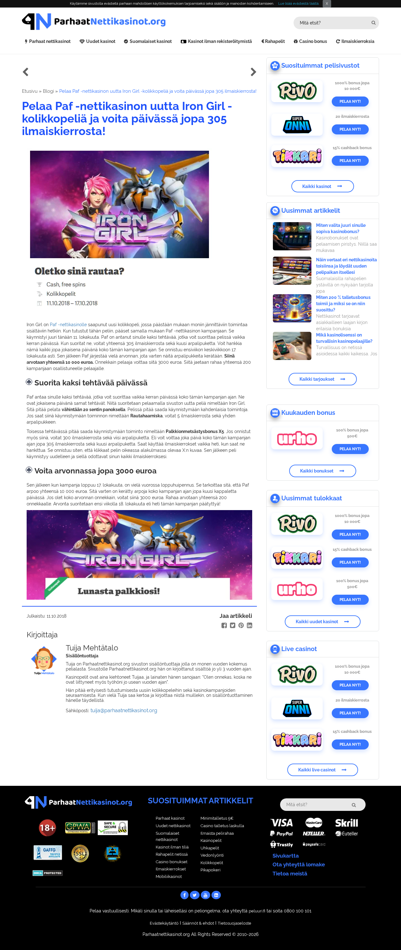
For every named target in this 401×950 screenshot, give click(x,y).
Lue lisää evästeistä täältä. (298, 4)
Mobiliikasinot (169, 876)
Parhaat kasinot (170, 818)
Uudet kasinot (100, 41)
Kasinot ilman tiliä (172, 847)
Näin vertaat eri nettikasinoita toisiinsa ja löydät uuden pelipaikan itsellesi (346, 266)
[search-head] (373, 22)
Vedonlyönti (212, 855)
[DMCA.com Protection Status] (47, 872)
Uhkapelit (209, 848)
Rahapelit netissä (172, 854)
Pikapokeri (210, 870)
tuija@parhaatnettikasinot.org (124, 710)
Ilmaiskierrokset (171, 869)
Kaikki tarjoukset (316, 379)
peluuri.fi (257, 911)
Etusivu (30, 91)
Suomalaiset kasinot (151, 41)
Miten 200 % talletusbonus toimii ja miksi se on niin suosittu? (343, 303)
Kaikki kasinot (316, 186)
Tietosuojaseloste (234, 923)
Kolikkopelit (211, 862)
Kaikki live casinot (317, 769)
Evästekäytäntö (164, 923)
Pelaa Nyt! (350, 101)
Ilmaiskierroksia (357, 41)
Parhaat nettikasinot (49, 41)
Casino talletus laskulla (222, 825)
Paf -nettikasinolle (68, 324)
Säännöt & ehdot (198, 923)
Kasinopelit (210, 840)
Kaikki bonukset (316, 470)
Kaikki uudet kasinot (317, 621)
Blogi (48, 91)
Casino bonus (313, 41)
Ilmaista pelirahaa (217, 833)
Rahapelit (275, 41)
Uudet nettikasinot (173, 825)
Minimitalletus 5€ (216, 818)
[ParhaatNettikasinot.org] (111, 22)
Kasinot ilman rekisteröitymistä (220, 41)
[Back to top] (384, 933)
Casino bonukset (171, 861)
